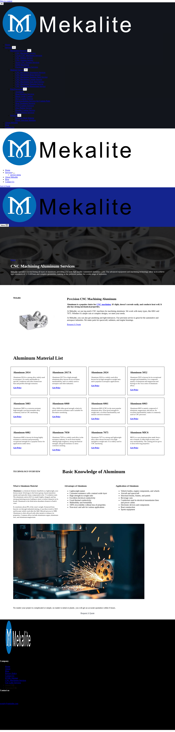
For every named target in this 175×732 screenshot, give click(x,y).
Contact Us (9, 182)
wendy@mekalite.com (9, 703)
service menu (15, 175)
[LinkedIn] (9, 724)
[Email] (6, 724)
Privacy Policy (11, 673)
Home (7, 170)
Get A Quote (5, 186)
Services (8, 172)
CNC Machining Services (15, 680)
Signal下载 (9, 685)
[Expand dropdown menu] (14, 173)
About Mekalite (11, 177)
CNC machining (104, 304)
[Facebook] (1, 724)
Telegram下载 (11, 688)
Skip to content (6, 1)
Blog (7, 179)
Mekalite (14, 272)
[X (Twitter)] (4, 724)
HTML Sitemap (11, 678)
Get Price (17, 388)
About (7, 669)
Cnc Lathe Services (13, 683)
